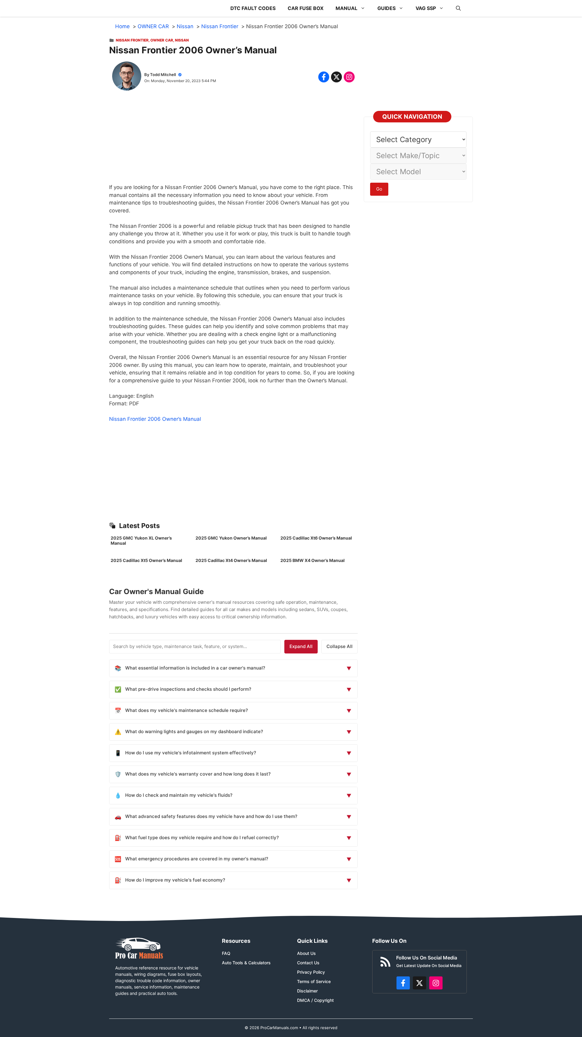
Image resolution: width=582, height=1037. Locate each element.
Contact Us (308, 962)
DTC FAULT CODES (253, 8)
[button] (458, 8)
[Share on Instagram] (349, 76)
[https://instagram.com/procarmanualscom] (436, 983)
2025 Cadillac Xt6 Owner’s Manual (316, 537)
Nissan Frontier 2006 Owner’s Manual (155, 419)
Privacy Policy (311, 972)
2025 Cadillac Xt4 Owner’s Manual (231, 560)
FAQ (226, 953)
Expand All (301, 646)
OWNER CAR (161, 40)
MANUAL (346, 8)
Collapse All (339, 646)
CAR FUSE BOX (305, 8)
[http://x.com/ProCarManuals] (419, 983)
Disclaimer (307, 990)
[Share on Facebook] (323, 76)
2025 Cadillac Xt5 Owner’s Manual (146, 560)
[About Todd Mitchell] (126, 77)
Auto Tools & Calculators (246, 962)
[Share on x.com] (336, 76)
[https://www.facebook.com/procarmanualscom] (403, 983)
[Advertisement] (233, 141)
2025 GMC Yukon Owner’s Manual (231, 537)
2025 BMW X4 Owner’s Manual (312, 560)
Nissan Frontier (132, 40)
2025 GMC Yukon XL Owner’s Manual (141, 540)
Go (379, 189)
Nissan (182, 40)
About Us (306, 953)
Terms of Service (314, 981)
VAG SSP (426, 8)
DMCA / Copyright (315, 1000)
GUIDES (386, 8)
